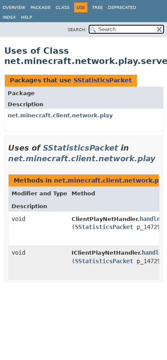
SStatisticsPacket (103, 80)
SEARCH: (77, 29)
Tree (97, 7)
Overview (14, 7)
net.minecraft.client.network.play (60, 115)
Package (40, 7)
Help (26, 17)
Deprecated (122, 7)
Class (62, 7)
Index (9, 17)
